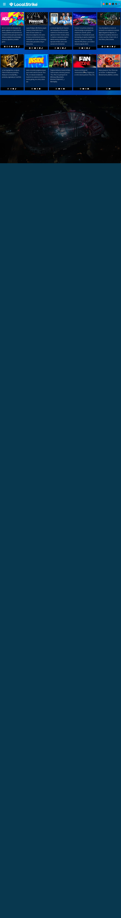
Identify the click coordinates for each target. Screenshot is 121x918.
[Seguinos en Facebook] (9, 47)
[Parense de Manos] (36, 19)
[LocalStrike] (19, 3)
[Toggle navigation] (5, 4)
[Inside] (36, 61)
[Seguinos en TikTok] (116, 4)
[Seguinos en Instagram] (104, 4)
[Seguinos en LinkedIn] (119, 4)
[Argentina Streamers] (60, 19)
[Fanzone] (84, 61)
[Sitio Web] (4, 47)
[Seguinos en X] (113, 4)
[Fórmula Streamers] (84, 19)
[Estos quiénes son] (60, 61)
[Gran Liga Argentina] (12, 61)
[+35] (109, 61)
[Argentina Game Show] (12, 19)
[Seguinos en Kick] (107, 4)
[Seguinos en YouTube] (110, 4)
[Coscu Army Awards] (109, 19)
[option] (60, 600)
